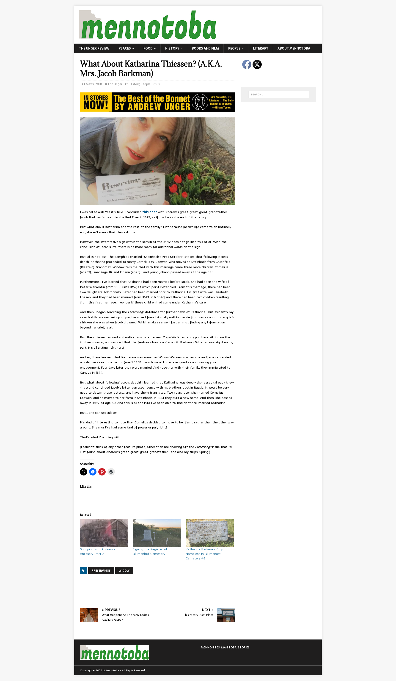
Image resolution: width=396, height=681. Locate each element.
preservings (101, 570)
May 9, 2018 (94, 84)
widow (124, 570)
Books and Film (205, 48)
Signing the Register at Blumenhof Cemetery (150, 551)
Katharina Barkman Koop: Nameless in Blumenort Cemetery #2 (205, 554)
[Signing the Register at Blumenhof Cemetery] (157, 533)
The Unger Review (94, 48)
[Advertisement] (163, 590)
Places (125, 48)
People (234, 48)
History (172, 48)
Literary (260, 48)
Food (148, 48)
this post (149, 211)
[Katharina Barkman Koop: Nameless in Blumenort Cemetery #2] (210, 533)
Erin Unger (115, 84)
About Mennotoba (294, 48)
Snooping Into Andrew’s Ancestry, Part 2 (97, 551)
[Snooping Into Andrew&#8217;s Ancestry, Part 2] (104, 533)
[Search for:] (278, 94)
